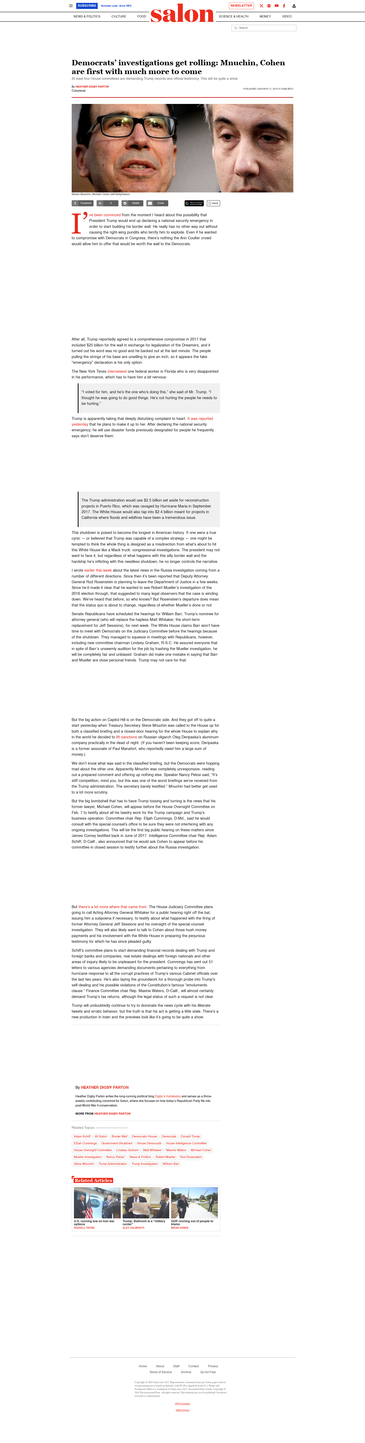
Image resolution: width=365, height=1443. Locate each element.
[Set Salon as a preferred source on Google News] (194, 203)
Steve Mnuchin (84, 1164)
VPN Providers (182, 1404)
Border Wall (119, 1136)
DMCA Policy (182, 1410)
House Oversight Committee (93, 1150)
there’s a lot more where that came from (113, 907)
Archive (186, 1372)
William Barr (170, 1164)
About (160, 1366)
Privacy (213, 1366)
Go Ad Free (208, 1372)
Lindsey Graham (127, 1150)
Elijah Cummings (85, 1143)
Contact (193, 1366)
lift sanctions (126, 737)
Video (287, 16)
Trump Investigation (144, 1164)
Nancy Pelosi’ (115, 1157)
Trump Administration (112, 1164)
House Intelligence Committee (186, 1143)
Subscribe (87, 5)
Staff (176, 1366)
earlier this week (98, 571)
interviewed (117, 372)
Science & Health (233, 16)
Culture (119, 16)
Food (141, 16)
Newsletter (241, 5)
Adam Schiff (82, 1136)
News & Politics (87, 16)
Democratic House (144, 1136)
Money (265, 16)
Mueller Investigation (88, 1157)
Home (143, 1366)
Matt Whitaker (152, 1150)
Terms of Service (160, 1372)
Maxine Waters (176, 1150)
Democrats (168, 1136)
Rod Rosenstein (191, 1157)
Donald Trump (190, 1136)
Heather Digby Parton (92, 86)
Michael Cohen (200, 1150)
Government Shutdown (116, 1143)
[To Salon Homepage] (182, 13)
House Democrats (149, 1143)
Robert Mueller (165, 1157)
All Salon (100, 1136)
